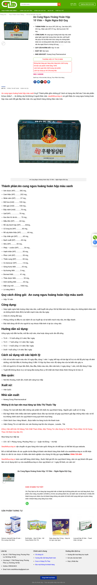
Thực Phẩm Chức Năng (9, 10)
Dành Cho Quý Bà (40, 10)
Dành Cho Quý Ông (26, 10)
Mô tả (3, 88)
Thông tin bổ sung (13, 88)
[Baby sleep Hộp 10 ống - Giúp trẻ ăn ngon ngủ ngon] (60, 525)
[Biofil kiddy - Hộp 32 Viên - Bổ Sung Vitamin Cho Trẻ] (36, 525)
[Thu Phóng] (3, 43)
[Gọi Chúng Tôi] (27, 503)
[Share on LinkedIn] (48, 82)
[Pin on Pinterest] (45, 82)
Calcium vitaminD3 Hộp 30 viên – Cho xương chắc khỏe (11, 539)
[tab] (3, 88)
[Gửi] (59, 4)
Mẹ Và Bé (50, 10)
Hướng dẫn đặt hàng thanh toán (45, 558)
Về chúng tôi (39, 554)
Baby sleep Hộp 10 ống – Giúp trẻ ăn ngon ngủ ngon (59, 539)
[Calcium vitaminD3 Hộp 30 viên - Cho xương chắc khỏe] (12, 525)
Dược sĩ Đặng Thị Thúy (42, 561)
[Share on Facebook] (35, 82)
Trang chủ (3, 14)
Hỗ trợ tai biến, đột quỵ (33, 14)
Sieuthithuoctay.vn (8, 446)
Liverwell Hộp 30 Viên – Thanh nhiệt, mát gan (82, 539)
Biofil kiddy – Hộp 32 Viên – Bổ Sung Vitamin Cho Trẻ (34, 539)
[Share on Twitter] (38, 82)
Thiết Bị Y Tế (59, 10)
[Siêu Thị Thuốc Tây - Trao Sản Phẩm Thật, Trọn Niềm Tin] (9, 4)
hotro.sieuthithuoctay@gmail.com (18, 569)
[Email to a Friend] (41, 82)
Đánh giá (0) (25, 88)
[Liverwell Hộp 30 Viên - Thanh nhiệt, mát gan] (84, 525)
